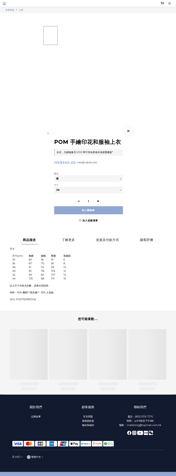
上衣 (21, 10)
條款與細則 (88, 425)
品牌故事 (36, 416)
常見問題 (88, 416)
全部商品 (10, 10)
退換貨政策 (88, 420)
